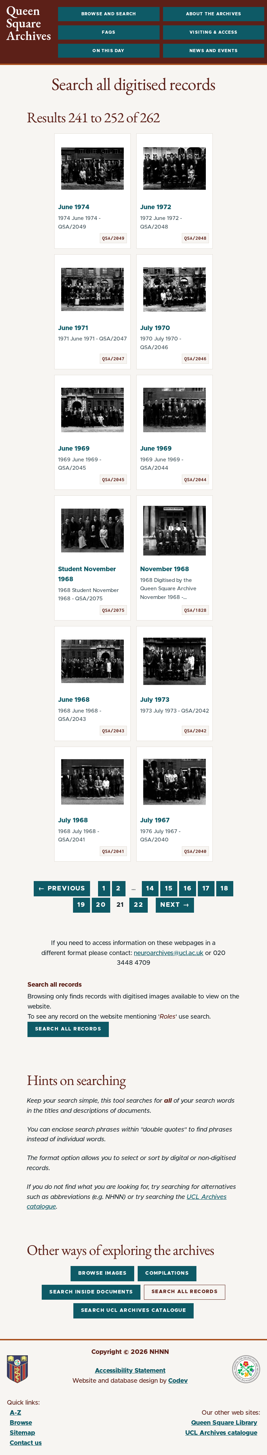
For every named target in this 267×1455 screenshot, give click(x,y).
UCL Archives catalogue (194, 1434)
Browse (21, 1423)
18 (224, 889)
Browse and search (108, 14)
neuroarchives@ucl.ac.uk (168, 953)
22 (139, 905)
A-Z (15, 1413)
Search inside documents (91, 1292)
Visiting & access (213, 32)
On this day (108, 51)
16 (188, 889)
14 (150, 889)
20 (101, 905)
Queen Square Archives (28, 23)
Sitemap (22, 1433)
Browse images (102, 1273)
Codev (178, 1381)
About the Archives (214, 14)
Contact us (26, 1443)
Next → (175, 905)
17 (206, 889)
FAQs (108, 32)
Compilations (167, 1273)
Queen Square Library (194, 1424)
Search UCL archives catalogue (133, 1310)
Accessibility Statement (130, 1371)
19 (81, 905)
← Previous (62, 889)
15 (169, 889)
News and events (213, 51)
